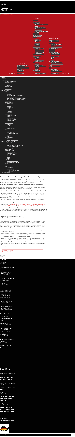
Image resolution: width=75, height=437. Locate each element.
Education (37, 41)
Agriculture (37, 58)
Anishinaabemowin (36, 22)
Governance (35, 37)
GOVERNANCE (22, 63)
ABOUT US (13, 73)
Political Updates (20, 73)
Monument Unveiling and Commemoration (13, 148)
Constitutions (37, 43)
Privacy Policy (4, 435)
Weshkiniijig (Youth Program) (40, 73)
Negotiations (37, 45)
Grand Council (19, 69)
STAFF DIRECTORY (65, 73)
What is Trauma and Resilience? (57, 64)
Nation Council (20, 71)
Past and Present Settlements (56, 71)
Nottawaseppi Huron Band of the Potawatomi (26, 205)
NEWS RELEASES (5, 12)
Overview (37, 23)
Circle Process (37, 71)
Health (52, 57)
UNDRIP (36, 69)
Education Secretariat (37, 36)
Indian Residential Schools (54, 40)
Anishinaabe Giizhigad (21, 66)
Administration (35, 20)
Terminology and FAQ (55, 73)
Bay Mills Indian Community (16, 204)
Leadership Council (20, 70)
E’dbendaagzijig (38, 40)
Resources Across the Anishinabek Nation (15, 95)
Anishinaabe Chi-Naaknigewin (22, 65)
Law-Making (37, 44)
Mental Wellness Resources (54, 61)
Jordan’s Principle (38, 53)
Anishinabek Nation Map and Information (15, 145)
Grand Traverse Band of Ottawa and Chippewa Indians (33, 204)
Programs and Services (39, 51)
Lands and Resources (37, 56)
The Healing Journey (55, 70)
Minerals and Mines (39, 61)
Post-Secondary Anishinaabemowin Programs (15, 99)
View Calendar (3, 415)
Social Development (36, 70)
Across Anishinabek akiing (40, 27)
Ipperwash (37, 68)
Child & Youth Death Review (40, 66)
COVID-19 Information (39, 48)
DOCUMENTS (5, 8)
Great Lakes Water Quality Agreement (9, 251)
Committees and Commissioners (23, 68)
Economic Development (37, 35)
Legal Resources (54, 69)
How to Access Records (55, 66)
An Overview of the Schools (56, 47)
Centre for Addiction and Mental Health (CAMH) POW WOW (7, 398)
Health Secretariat (36, 47)
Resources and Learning (53, 52)
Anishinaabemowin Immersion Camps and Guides (16, 98)
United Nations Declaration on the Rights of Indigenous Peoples (15, 253)
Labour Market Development (38, 54)
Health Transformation (39, 52)
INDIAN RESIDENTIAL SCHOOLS (54, 38)
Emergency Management (39, 60)
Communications (36, 34)
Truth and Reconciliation (55, 54)
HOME (9, 73)
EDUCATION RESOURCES (7, 9)
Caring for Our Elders (39, 65)
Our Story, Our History (55, 56)
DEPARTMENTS (38, 18)
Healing (52, 60)
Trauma (52, 58)
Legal (34, 62)
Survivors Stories (52, 51)
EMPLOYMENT (5, 10)
